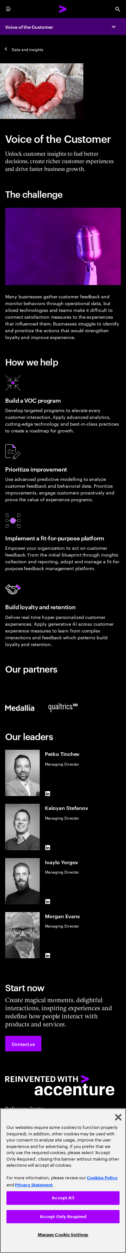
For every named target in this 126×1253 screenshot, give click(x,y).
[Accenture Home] (63, 9)
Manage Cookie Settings (63, 1235)
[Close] (118, 1117)
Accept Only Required (63, 1217)
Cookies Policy (102, 1178)
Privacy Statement (34, 1185)
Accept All (63, 1198)
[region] (63, 1180)
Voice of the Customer (29, 27)
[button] (23, 1043)
